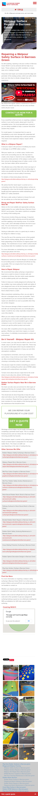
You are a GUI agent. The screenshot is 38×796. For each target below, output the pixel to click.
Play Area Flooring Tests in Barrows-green (16, 791)
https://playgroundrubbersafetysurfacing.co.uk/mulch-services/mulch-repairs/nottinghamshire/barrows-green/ (19, 524)
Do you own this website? (13, 621)
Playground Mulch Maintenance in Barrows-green (19, 785)
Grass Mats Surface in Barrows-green (14, 787)
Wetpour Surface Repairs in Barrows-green (17, 770)
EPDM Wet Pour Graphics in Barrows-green (17, 773)
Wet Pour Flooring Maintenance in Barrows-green (19, 775)
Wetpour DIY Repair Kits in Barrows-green (17, 771)
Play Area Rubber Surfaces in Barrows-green (16, 764)
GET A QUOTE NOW (19, 423)
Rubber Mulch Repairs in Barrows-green (16, 783)
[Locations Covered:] (2, 3)
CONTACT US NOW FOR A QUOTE (19, 113)
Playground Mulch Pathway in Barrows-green (18, 781)
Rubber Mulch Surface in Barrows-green (16, 779)
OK (29, 621)
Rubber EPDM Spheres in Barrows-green (15, 789)
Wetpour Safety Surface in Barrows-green (17, 768)
